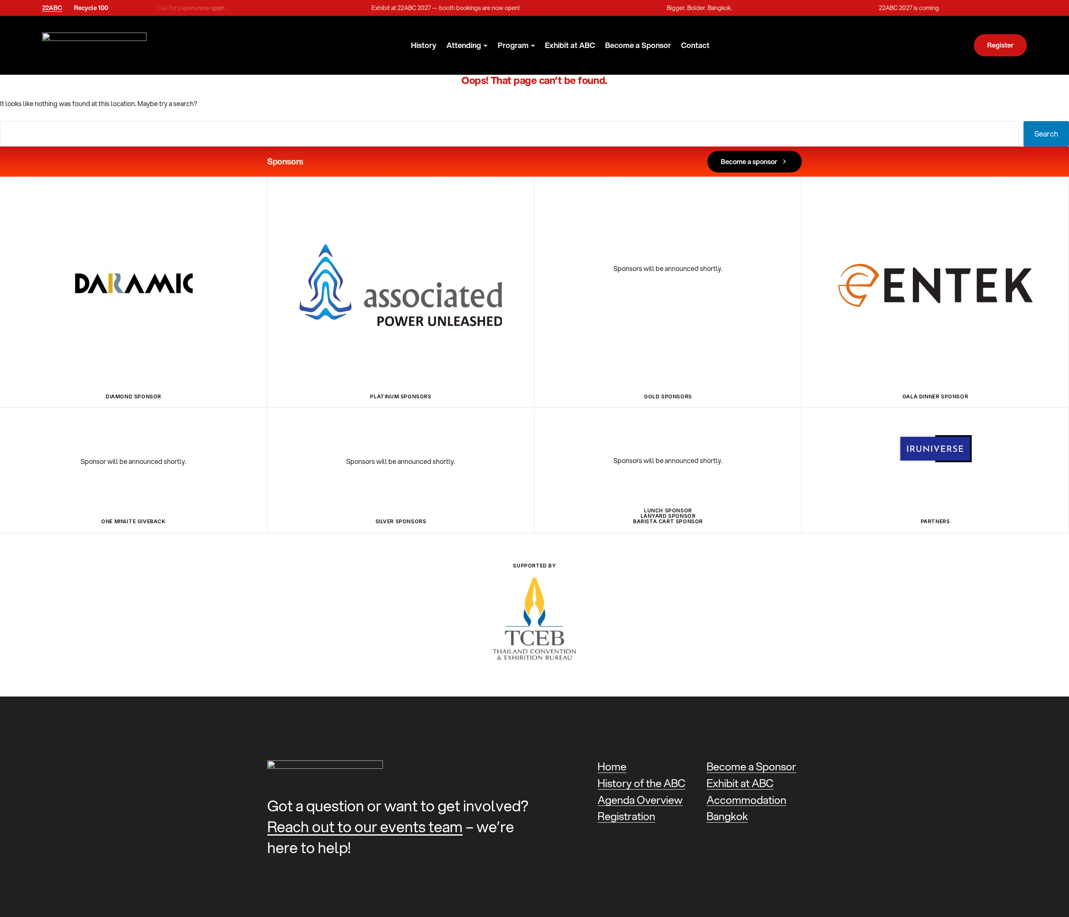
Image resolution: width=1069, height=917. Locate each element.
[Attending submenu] (485, 45)
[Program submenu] (533, 45)
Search (1046, 133)
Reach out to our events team (365, 826)
